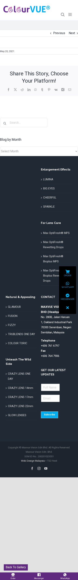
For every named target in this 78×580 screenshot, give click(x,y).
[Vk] (56, 89)
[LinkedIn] (28, 89)
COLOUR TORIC (17, 343)
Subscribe (49, 414)
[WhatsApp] (35, 89)
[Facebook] (8, 89)
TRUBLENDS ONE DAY (21, 334)
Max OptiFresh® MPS (56, 233)
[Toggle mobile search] (63, 14)
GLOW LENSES (17, 415)
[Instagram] (39, 468)
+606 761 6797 (50, 345)
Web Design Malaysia (33, 460)
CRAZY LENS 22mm (20, 406)
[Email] (69, 89)
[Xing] (62, 89)
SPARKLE (49, 206)
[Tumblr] (42, 89)
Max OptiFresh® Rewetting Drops (53, 244)
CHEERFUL (49, 197)
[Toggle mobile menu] (70, 14)
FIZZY (12, 325)
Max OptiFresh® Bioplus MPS (53, 259)
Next (72, 33)
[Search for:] (23, 122)
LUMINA (48, 179)
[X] (15, 89)
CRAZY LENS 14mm (20, 388)
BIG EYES (49, 188)
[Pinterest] (49, 89)
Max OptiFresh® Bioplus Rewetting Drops (54, 275)
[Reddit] (22, 89)
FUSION (12, 316)
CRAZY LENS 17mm (20, 397)
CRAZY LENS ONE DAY (19, 376)
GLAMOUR (14, 307)
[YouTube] (45, 468)
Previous (59, 33)
